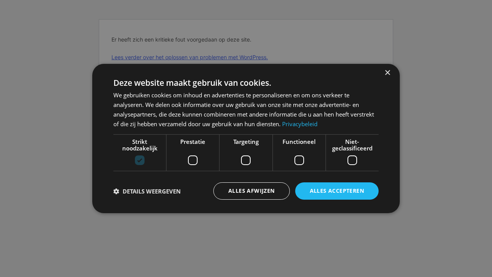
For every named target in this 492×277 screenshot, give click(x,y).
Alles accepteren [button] (337, 190)
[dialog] (246, 138)
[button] (147, 191)
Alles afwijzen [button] (251, 190)
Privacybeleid (299, 124)
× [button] (387, 73)
